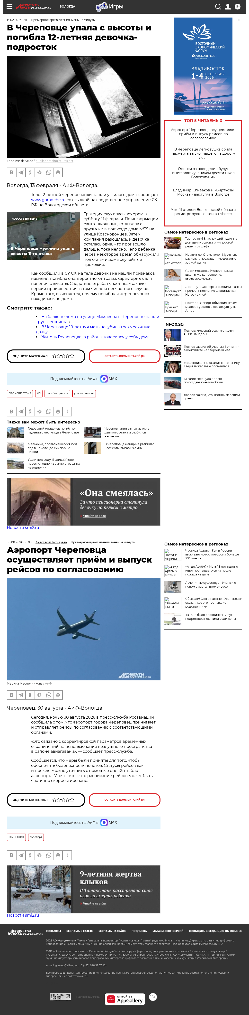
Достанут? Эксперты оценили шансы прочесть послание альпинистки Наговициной (213, 290)
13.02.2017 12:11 (17, 20)
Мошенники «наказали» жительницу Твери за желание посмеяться (212, 364)
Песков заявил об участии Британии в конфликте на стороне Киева (212, 348)
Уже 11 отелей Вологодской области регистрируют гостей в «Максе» (203, 212)
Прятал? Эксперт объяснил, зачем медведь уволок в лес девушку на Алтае (211, 306)
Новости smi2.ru (23, 527)
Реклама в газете (79, 931)
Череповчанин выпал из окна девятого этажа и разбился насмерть (127, 432)
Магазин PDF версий (167, 931)
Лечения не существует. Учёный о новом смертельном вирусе (210, 584)
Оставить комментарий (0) (125, 356)
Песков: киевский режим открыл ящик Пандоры (209, 332)
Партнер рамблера (87, 996)
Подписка (139, 931)
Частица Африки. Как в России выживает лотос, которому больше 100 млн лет (212, 554)
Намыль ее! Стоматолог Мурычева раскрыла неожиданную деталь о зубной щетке (211, 258)
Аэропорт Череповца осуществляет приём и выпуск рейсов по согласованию (203, 134)
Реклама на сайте (112, 931)
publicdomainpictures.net (54, 161)
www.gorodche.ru (48, 199)
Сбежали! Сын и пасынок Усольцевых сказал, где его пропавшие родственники (213, 602)
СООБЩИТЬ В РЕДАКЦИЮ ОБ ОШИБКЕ (215, 931)
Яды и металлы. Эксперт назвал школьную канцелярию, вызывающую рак (209, 274)
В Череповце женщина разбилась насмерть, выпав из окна (130, 446)
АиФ (48, 683)
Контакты (53, 931)
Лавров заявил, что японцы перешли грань (212, 396)
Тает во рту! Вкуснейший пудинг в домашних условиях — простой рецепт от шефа (211, 242)
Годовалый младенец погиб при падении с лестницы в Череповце (53, 430)
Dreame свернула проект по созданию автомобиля (203, 380)
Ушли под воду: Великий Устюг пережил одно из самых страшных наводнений (54, 463)
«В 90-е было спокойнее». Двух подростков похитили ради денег (211, 616)
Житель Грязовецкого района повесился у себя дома (95, 337)
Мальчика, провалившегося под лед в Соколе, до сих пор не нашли (52, 448)
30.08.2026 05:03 (19, 542)
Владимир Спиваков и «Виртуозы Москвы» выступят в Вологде (203, 192)
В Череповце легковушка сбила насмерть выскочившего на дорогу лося (203, 153)
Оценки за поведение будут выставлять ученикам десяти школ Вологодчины (203, 173)
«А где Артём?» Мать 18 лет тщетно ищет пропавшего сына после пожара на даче (211, 570)
